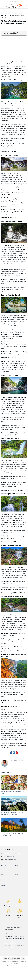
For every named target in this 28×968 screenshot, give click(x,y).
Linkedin (20, 760)
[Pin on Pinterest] (17, 752)
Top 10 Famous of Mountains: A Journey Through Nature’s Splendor (13, 813)
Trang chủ (4, 13)
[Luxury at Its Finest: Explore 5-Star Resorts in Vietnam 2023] (14, 825)
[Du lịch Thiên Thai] (14, 5)
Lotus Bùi (14, 760)
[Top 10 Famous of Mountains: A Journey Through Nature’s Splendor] (14, 803)
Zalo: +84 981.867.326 (14, 1)
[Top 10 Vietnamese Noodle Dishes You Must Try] (14, 782)
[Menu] (2, 6)
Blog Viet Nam (13, 13)
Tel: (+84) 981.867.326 (9, 856)
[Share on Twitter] (14, 752)
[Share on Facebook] (11, 752)
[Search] (26, 5)
